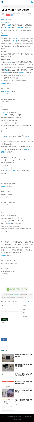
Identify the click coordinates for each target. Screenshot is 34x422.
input (4, 112)
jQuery (7, 25)
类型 (9, 19)
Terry (12, 294)
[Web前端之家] (2, 2)
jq (27, 27)
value (4, 91)
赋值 (23, 149)
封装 (10, 27)
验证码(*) (25, 316)
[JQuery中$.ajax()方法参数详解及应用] (8, 393)
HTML (15, 170)
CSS (6, 191)
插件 (10, 25)
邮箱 (24, 309)
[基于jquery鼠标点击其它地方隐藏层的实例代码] (8, 374)
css (10, 223)
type (6, 136)
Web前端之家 (17, 294)
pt (9, 115)
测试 (28, 136)
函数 (15, 38)
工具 (6, 70)
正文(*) (3, 322)
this (3, 273)
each (2, 78)
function (9, 91)
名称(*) (24, 305)
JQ (19, 30)
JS (12, 14)
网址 (24, 313)
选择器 (22, 27)
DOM (7, 72)
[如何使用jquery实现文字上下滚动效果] (8, 358)
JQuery (8, 14)
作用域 (15, 41)
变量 (27, 149)
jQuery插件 (4, 19)
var (2, 115)
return (2, 94)
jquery (18, 27)
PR (6, 115)
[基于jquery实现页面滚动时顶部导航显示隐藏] (8, 384)
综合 (11, 6)
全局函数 (5, 35)
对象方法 (6, 27)
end (9, 62)
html (7, 170)
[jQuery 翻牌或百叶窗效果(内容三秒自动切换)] (8, 367)
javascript (21, 72)
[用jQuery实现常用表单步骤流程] (8, 405)
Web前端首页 (5, 6)
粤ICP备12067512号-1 (17, 419)
